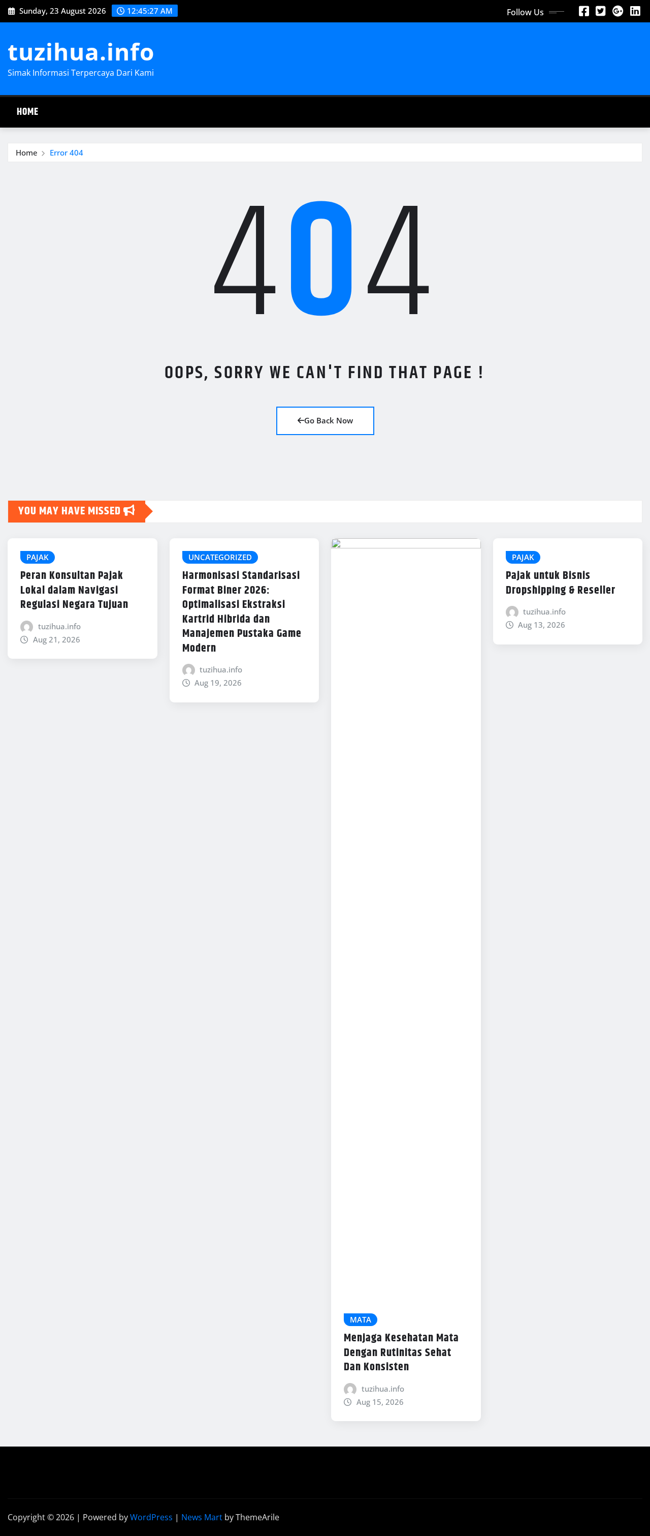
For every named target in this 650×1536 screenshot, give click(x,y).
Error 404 (66, 152)
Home (28, 112)
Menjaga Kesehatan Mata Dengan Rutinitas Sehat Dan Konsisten (401, 1353)
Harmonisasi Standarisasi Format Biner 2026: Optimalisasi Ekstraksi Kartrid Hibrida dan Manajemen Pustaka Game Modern (242, 612)
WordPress (151, 1517)
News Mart (201, 1517)
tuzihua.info (81, 51)
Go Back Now (328, 420)
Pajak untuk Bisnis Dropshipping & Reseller (560, 583)
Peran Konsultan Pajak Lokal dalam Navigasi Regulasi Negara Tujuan (74, 590)
